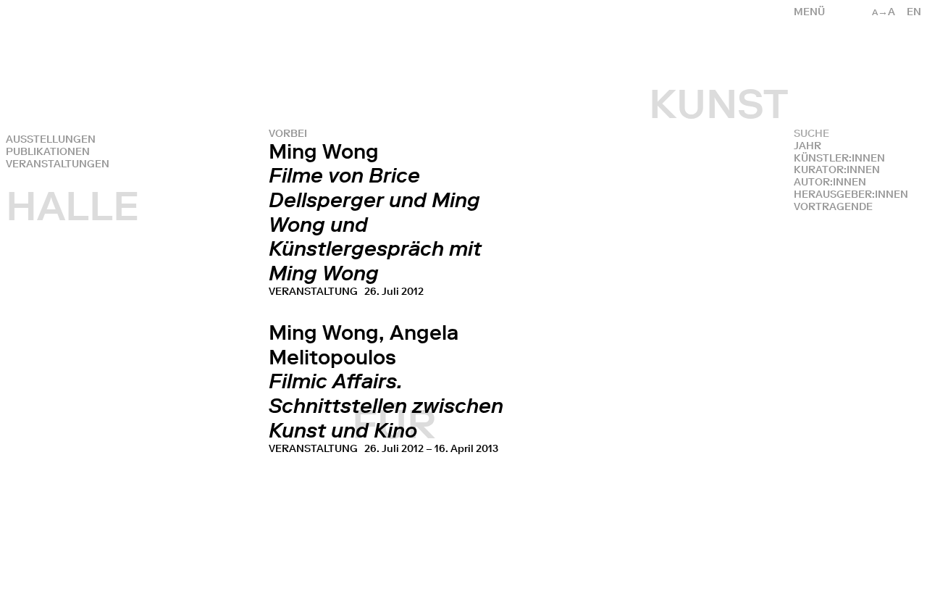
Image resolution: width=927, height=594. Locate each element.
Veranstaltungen (57, 164)
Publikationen (48, 152)
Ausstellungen (51, 139)
